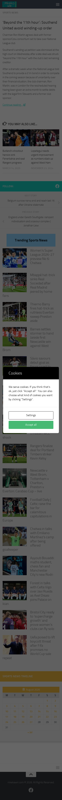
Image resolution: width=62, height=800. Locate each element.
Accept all (31, 424)
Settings (31, 415)
